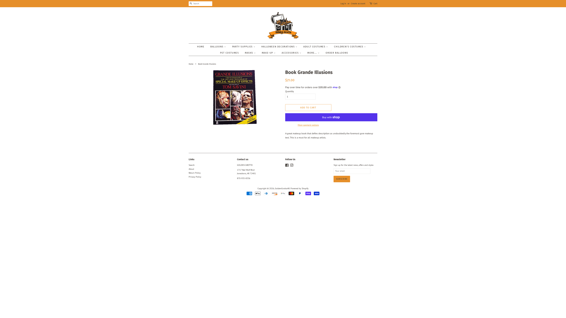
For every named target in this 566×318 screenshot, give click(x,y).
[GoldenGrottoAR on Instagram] (291, 165)
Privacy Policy (195, 176)
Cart (375, 3)
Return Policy (195, 173)
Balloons (217, 46)
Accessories (291, 52)
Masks (249, 52)
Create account (358, 3)
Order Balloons (337, 52)
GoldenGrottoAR (282, 188)
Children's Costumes (349, 46)
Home (200, 46)
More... (312, 52)
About (191, 169)
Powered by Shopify (299, 188)
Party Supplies (243, 46)
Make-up (268, 52)
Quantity (289, 91)
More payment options (308, 125)
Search (192, 165)
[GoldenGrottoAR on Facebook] (287, 165)
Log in (343, 3)
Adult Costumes (314, 46)
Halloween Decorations (278, 46)
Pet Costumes (229, 52)
